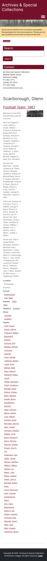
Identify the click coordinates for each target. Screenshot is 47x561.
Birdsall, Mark (9, 368)
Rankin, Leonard (10, 514)
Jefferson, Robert (11, 361)
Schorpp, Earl (9, 343)
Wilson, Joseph (10, 476)
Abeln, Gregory (10, 410)
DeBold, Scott (9, 434)
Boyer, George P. (11, 437)
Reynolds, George (11, 423)
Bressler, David (10, 389)
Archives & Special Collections (19, 7)
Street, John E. (10, 479)
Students (8, 319)
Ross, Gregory (10, 371)
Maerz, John (9, 472)
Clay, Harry (8, 504)
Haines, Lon (9, 469)
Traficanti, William (11, 333)
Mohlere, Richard (11, 347)
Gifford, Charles (10, 392)
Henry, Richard (10, 441)
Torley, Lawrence (11, 385)
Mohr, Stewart (10, 528)
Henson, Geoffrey (11, 462)
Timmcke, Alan (10, 518)
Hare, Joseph (9, 427)
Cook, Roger (9, 326)
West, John (8, 525)
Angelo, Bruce (10, 399)
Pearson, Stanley (11, 444)
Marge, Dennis (10, 413)
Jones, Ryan (9, 364)
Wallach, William (10, 465)
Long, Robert (9, 417)
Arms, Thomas (10, 493)
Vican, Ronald (9, 357)
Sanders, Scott (10, 420)
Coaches (7, 315)
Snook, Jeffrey (10, 329)
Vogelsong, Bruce (11, 532)
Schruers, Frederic (11, 430)
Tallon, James (9, 458)
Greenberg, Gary (11, 455)
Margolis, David (10, 521)
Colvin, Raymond (11, 490)
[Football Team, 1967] (35, 113)
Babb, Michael (10, 396)
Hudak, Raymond (11, 382)
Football (16, 308)
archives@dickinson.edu (13, 88)
